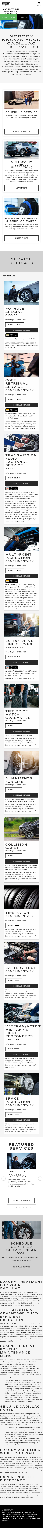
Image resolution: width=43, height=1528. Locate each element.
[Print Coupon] (21, 293)
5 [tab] (27, 1207)
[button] (8, 17)
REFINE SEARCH (9, 276)
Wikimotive (20, 1514)
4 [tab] (23, 1207)
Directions (23, 17)
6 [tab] (30, 1207)
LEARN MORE (22, 188)
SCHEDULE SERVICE (21, 132)
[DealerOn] (7, 1509)
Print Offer (13, 726)
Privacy (34, 1512)
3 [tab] (20, 1207)
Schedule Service (21, 330)
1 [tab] (13, 1207)
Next (39, 1179)
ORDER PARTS (21, 238)
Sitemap (28, 1512)
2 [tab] (16, 1207)
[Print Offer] (21, 696)
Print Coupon (14, 325)
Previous (3, 1179)
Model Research (31, 1514)
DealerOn (20, 1512)
